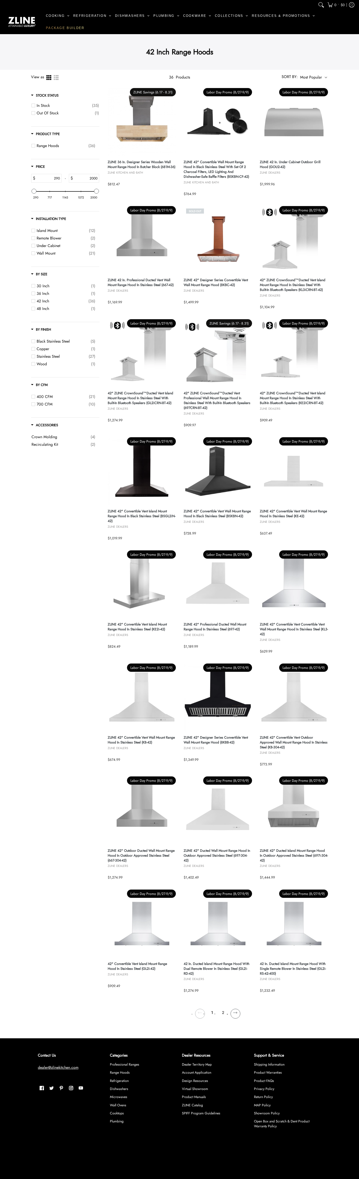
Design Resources (195, 1080)
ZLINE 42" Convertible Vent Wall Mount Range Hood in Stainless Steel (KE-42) (293, 513)
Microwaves (118, 1096)
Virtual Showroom (195, 1088)
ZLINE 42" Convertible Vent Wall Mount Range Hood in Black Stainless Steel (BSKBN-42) (217, 513)
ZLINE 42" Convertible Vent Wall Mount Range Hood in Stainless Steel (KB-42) (141, 740)
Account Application (196, 1072)
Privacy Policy (264, 1088)
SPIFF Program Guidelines (201, 1113)
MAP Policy (262, 1105)
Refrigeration (119, 1080)
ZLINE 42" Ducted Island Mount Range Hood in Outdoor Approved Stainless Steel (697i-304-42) (294, 855)
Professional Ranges (124, 1064)
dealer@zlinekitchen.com (58, 1067)
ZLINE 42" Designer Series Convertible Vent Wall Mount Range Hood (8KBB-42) (216, 740)
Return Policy (263, 1096)
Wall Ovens (118, 1105)
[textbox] (48, 178)
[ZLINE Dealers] (22, 22)
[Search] (321, 5)
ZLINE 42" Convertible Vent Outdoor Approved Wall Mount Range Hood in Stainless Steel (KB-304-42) (293, 742)
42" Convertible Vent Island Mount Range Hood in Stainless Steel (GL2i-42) (137, 966)
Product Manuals (194, 1096)
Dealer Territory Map (197, 1064)
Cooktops (117, 1113)
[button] (336, 5)
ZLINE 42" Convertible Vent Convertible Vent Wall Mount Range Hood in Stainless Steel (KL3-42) (294, 629)
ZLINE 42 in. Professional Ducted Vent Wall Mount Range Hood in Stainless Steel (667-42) (141, 282)
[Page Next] (235, 1012)
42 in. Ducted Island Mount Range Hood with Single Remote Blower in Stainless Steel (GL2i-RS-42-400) (293, 968)
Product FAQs (264, 1080)
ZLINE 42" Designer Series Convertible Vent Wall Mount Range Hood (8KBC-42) (216, 282)
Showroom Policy (267, 1113)
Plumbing (117, 1121)
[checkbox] (68, 106)
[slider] (34, 191)
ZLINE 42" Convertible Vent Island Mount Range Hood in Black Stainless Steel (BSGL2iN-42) (142, 516)
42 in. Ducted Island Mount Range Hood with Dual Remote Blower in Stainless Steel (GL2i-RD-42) (216, 968)
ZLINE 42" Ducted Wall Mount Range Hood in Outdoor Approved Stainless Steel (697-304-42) (217, 855)
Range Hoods (120, 1072)
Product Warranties (268, 1072)
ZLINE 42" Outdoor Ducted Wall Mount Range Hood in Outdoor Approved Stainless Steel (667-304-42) (141, 855)
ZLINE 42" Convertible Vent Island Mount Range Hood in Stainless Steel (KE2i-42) (137, 627)
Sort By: (290, 76)
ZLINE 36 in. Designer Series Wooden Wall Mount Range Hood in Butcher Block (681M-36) (141, 164)
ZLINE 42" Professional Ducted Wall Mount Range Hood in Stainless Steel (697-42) (215, 627)
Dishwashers (119, 1088)
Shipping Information (269, 1064)
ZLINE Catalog (192, 1105)
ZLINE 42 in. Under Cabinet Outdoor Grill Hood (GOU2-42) (290, 164)
